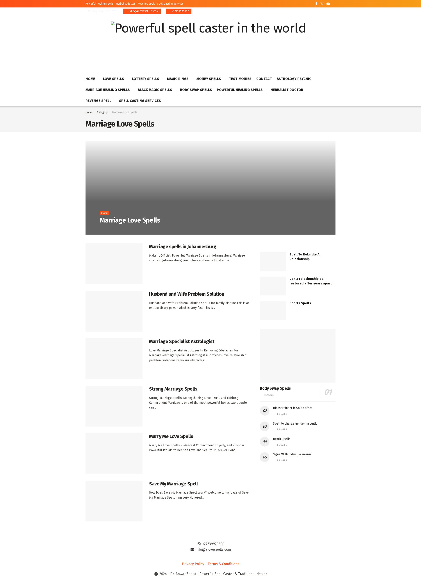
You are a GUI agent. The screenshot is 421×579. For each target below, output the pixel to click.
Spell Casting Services (170, 3)
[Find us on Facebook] (316, 4)
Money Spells (208, 79)
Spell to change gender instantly (295, 423)
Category (102, 112)
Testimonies (240, 79)
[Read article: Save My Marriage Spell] (114, 501)
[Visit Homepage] (208, 41)
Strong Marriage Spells (173, 389)
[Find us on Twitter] (321, 4)
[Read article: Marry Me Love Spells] (114, 453)
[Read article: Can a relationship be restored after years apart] (273, 286)
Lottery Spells (145, 79)
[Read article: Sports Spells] (273, 310)
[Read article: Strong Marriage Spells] (114, 406)
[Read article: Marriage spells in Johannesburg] (114, 263)
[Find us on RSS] (334, 4)
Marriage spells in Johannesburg (182, 247)
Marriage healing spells (108, 90)
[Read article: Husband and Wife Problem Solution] (114, 311)
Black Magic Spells (155, 90)
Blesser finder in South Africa (292, 408)
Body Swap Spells (196, 90)
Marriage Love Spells (124, 112)
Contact (264, 79)
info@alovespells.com (143, 11)
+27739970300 (180, 11)
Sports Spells (300, 303)
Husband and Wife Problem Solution (186, 294)
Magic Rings (178, 79)
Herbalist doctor (125, 3)
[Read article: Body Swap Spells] (297, 356)
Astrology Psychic (294, 79)
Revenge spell (146, 3)
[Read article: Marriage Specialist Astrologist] (114, 358)
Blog (104, 213)
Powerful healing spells (99, 3)
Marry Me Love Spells (171, 436)
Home (90, 79)
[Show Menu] (333, 40)
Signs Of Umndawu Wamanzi (292, 454)
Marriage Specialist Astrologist (181, 341)
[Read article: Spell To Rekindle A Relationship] (273, 261)
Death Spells (282, 439)
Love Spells (113, 79)
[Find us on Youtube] (328, 4)
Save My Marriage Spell (173, 484)
